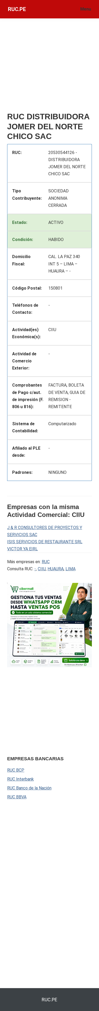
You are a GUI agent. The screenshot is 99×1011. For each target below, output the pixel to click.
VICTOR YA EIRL (22, 548)
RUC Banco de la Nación (29, 788)
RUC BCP (15, 770)
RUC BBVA (16, 796)
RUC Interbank (20, 779)
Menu (85, 9)
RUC (46, 561)
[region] (46, 710)
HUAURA (56, 568)
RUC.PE (17, 9)
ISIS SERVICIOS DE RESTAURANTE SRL (44, 541)
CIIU (42, 568)
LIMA (70, 568)
